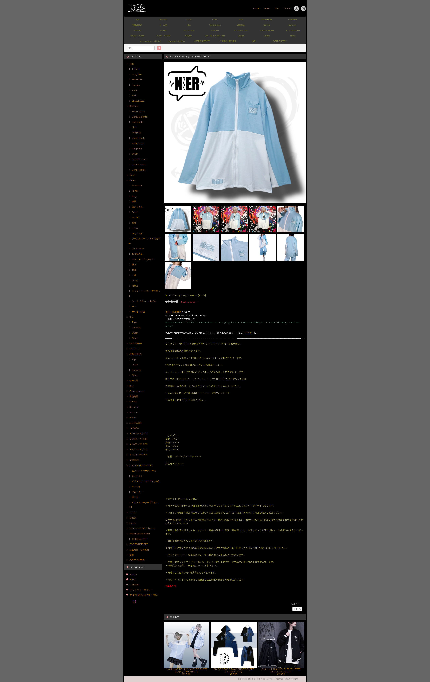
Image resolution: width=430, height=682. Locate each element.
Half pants (137, 122)
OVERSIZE (292, 19)
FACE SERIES (266, 19)
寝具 (134, 269)
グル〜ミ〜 (137, 491)
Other (215, 19)
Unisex (267, 36)
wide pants (138, 143)
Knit (134, 95)
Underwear (138, 248)
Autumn (137, 30)
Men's (292, 36)
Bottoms (163, 19)
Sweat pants (138, 111)
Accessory (137, 185)
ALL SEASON (189, 30)
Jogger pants (139, 159)
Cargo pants (138, 169)
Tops (137, 19)
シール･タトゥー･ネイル (144, 301)
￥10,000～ (189, 36)
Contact (288, 8)
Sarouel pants (139, 116)
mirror (135, 228)
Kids (241, 19)
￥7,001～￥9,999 (163, 36)
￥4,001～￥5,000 (293, 30)
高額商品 (241, 25)
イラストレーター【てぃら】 (146, 481)
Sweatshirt (137, 79)
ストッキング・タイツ (143, 259)
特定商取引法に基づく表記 (144, 594)
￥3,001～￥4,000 (267, 30)
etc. (134, 306)
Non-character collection (150, 41)
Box (189, 25)
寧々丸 (135, 497)
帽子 (134, 201)
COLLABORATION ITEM (215, 36)
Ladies (241, 36)
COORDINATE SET (202, 41)
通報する (297, 609)
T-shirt (135, 69)
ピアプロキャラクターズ (144, 470)
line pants (137, 148)
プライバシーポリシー (141, 589)
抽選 (254, 41)
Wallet (135, 217)
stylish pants (138, 138)
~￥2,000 (215, 30)
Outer (189, 19)
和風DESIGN (137, 25)
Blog (277, 8)
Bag (134, 196)
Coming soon (215, 25)
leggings (136, 132)
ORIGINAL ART (139, 539)
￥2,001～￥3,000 (241, 30)
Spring (267, 25)
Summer (292, 25)
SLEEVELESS (138, 100)
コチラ (248, 333)
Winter (163, 30)
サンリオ (136, 486)
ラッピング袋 (138, 311)
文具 (134, 275)
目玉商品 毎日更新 (228, 41)
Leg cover (137, 233)
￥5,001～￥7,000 (137, 36)
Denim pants (139, 164)
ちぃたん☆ (137, 476)
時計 (134, 222)
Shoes (135, 190)
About (267, 8)
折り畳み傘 (137, 254)
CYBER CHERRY (280, 41)
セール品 (163, 25)
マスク (135, 280)
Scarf (135, 212)
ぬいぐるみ (137, 206)
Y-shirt (135, 90)
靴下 (134, 264)
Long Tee (137, 74)
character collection (176, 41)
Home (256, 8)
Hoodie (136, 85)
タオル (135, 285)
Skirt (134, 127)
